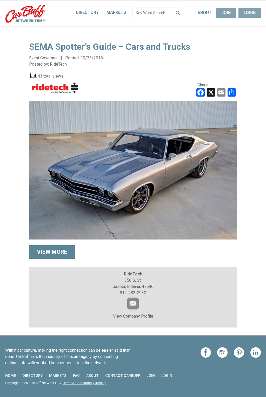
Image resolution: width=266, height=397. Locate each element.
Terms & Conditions (77, 383)
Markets (116, 12)
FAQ (76, 375)
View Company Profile (133, 316)
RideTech (58, 64)
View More (52, 252)
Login (250, 12)
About (204, 12)
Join (226, 12)
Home (10, 375)
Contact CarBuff (122, 375)
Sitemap (99, 383)
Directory (87, 12)
